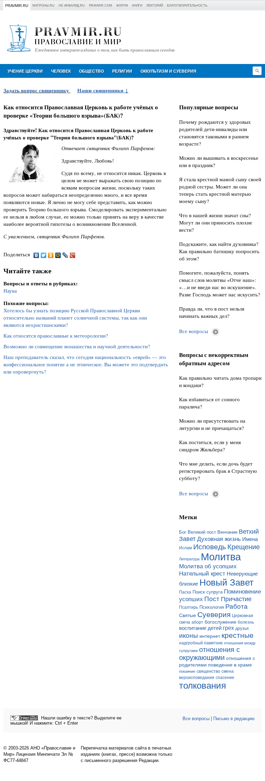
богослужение (220, 622)
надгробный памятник (201, 643)
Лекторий (154, 5)
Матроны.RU (43, 5)
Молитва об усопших (208, 566)
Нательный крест (202, 573)
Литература (189, 559)
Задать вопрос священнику (36, 90)
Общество (91, 71)
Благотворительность (187, 5)
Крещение (243, 547)
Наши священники (101, 90)
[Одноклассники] (51, 255)
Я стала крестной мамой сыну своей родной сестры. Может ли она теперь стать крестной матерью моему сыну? (220, 190)
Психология (211, 607)
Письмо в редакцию (234, 718)
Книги (137, 5)
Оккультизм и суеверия (168, 71)
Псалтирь (188, 607)
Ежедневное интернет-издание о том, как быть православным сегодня (105, 50)
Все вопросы (193, 331)
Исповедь (209, 547)
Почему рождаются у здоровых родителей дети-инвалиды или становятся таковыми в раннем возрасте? (215, 132)
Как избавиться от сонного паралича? (209, 403)
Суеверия (213, 614)
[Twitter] (43, 255)
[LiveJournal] (65, 255)
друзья (242, 628)
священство (208, 671)
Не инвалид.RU (72, 5)
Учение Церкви (25, 71)
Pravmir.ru (16, 5)
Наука (10, 290)
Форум (122, 5)
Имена (250, 539)
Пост (211, 599)
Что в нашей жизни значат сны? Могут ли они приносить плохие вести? (215, 222)
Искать (257, 70)
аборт (197, 622)
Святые (187, 615)
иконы (188, 635)
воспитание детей (200, 628)
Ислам (185, 548)
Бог (182, 532)
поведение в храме (230, 665)
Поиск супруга (208, 592)
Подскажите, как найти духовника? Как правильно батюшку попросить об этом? (219, 251)
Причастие (236, 599)
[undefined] (24, 717)
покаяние (187, 671)
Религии (122, 71)
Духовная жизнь (219, 539)
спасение (225, 678)
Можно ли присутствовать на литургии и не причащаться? (212, 424)
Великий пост (202, 532)
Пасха (185, 592)
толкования (202, 685)
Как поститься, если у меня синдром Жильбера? (210, 446)
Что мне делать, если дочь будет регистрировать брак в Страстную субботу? (218, 470)
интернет (209, 636)
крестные (238, 635)
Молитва (221, 556)
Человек (61, 71)
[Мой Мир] (58, 255)
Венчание (227, 532)
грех (228, 628)
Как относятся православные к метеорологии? (55, 335)
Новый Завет (226, 582)
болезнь (246, 622)
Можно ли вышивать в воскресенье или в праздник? (218, 161)
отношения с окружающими (209, 653)
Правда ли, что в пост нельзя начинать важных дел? (211, 312)
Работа (236, 606)
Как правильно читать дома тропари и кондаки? (220, 381)
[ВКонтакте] (36, 255)
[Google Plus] (72, 255)
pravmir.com (100, 5)
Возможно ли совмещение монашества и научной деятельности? (76, 346)
